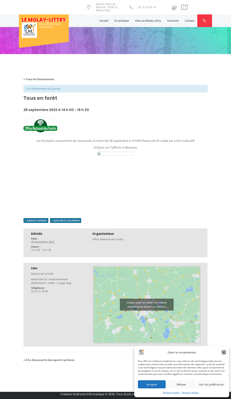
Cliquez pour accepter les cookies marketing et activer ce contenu (147, 304)
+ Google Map (63, 283)
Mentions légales (171, 392)
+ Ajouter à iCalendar (66, 220)
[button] (224, 352)
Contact (190, 20)
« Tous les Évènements (38, 79)
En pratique (121, 20)
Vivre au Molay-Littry (148, 20)
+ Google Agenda (36, 220)
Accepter (152, 384)
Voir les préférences (211, 384)
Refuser (181, 384)
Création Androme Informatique (82, 394)
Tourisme (173, 20)
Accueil (104, 20)
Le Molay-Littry (44, 19)
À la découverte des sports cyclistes (48, 360)
